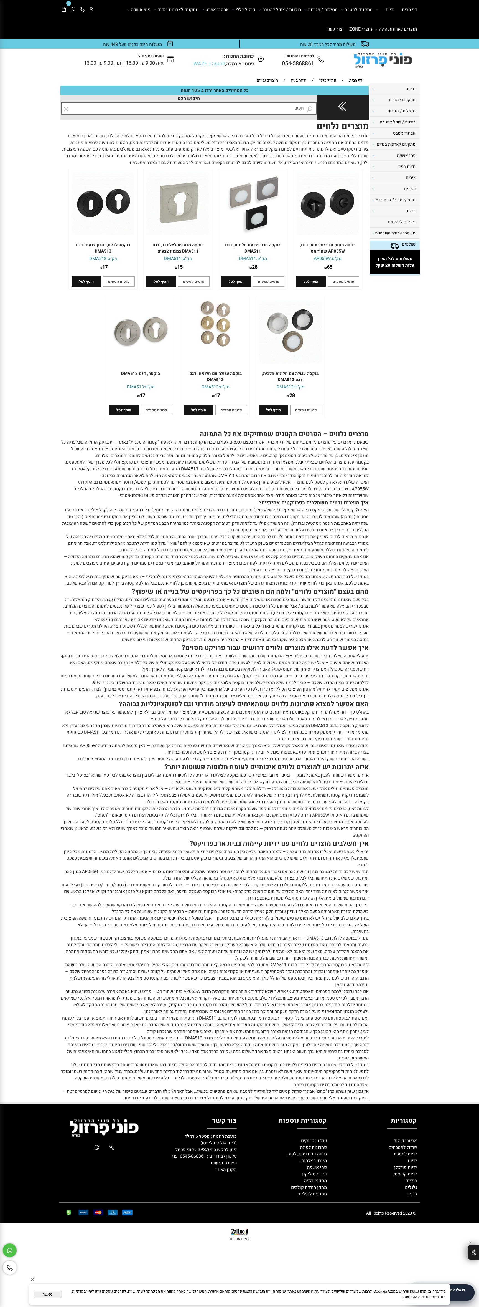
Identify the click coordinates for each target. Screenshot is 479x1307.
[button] (311, 281)
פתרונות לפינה (313, 1147)
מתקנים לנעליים (312, 1194)
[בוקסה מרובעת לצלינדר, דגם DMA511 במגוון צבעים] (178, 233)
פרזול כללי (245, 9)
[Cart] (64, 9)
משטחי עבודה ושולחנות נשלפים (395, 238)
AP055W (322, 258)
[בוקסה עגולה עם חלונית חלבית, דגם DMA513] (290, 362)
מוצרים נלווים (343, 126)
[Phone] (82, 9)
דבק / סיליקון (314, 1174)
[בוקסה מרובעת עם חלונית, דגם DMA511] (252, 233)
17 (105, 267)
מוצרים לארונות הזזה (398, 29)
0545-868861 (193, 1156)
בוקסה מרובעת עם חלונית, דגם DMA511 (253, 248)
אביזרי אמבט (217, 9)
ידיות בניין (407, 166)
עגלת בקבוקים (314, 1140)
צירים (411, 178)
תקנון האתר (226, 1169)
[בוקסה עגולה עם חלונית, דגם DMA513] (215, 345)
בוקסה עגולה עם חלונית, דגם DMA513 (215, 376)
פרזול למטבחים (402, 1147)
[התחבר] (91, 9)
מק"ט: (336, 258)
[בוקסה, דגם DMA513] (140, 362)
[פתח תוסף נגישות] (473, 1252)
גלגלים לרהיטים (402, 222)
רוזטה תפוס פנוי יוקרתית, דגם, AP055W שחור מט (327, 248)
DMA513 (97, 258)
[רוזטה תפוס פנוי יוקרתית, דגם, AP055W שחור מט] (327, 233)
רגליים (410, 189)
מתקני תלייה (315, 1180)
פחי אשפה (141, 9)
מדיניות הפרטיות (416, 1297)
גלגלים (410, 1187)
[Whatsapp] (10, 1250)
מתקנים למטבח (359, 9)
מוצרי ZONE (360, 29)
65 (329, 267)
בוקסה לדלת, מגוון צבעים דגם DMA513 (103, 248)
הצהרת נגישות (224, 1163)
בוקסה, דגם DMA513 (140, 373)
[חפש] (73, 9)
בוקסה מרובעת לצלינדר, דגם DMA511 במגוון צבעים (178, 248)
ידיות (390, 9)
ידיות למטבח (405, 1154)
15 (180, 267)
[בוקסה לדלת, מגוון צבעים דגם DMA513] (103, 233)
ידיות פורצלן (405, 1167)
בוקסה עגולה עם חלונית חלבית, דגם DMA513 (290, 376)
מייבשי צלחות (313, 1160)
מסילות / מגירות (323, 9)
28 (255, 267)
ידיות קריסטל (404, 1174)
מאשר (48, 1294)
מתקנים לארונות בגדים (177, 9)
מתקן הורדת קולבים (308, 1187)
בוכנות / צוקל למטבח (281, 9)
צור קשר (334, 29)
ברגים (411, 211)
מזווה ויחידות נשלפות (306, 1154)
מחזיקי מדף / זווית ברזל (395, 200)
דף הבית (409, 9)
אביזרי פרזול (405, 1140)
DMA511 (247, 258)
